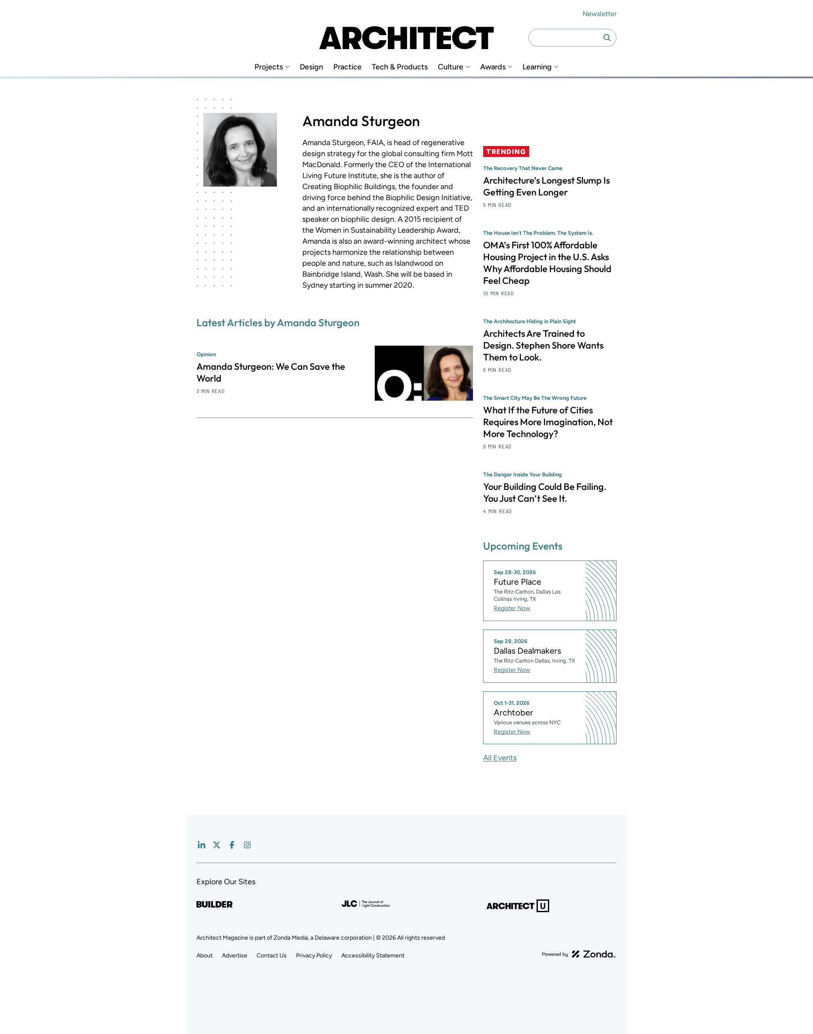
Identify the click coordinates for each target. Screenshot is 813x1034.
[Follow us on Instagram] (247, 845)
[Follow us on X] (217, 845)
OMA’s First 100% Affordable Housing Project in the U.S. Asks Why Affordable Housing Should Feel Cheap (547, 262)
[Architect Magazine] (406, 37)
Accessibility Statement (372, 955)
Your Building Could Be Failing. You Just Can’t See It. (544, 492)
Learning (537, 67)
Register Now (512, 608)
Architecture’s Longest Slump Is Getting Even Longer (546, 186)
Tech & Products (400, 67)
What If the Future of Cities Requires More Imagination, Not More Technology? (548, 422)
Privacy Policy (314, 955)
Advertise (234, 955)
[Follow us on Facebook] (232, 845)
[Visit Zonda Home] (579, 954)
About (204, 955)
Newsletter (600, 14)
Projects (268, 67)
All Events (500, 757)
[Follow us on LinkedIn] (201, 845)
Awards (493, 67)
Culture (450, 67)
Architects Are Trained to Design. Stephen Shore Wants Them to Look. (543, 345)
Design (311, 67)
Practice (347, 67)
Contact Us (272, 955)
